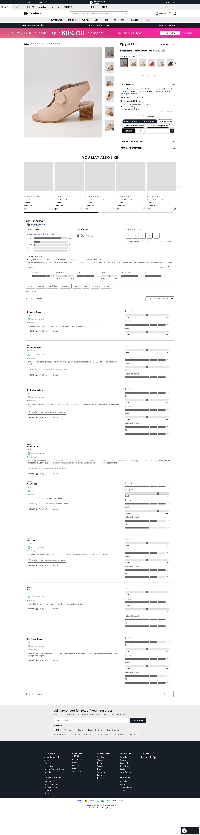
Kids (131, 142)
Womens (111, 142)
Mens (122, 142)
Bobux (103, 129)
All (101, 142)
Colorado (115, 129)
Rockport (104, 132)
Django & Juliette (132, 129)
